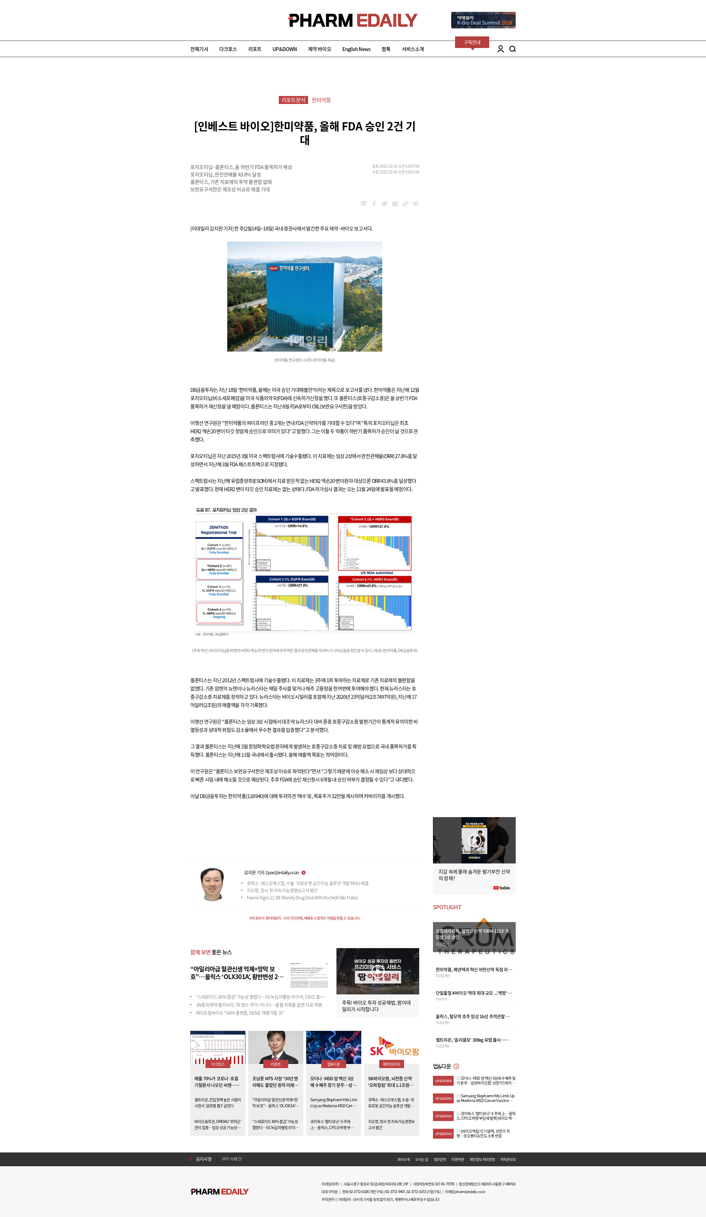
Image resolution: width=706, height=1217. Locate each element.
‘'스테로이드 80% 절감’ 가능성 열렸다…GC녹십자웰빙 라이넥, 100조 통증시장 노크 (268, 996)
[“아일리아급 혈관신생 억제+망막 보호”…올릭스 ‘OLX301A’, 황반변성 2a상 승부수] (309, 975)
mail (395, 204)
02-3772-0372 (416, 1191)
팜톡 (386, 49)
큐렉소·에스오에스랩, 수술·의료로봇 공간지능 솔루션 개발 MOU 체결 (308, 883)
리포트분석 (293, 100)
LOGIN (499, 48)
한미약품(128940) (246, 796)
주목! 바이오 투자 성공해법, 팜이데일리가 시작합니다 (376, 1006)
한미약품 (321, 100)
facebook (374, 204)
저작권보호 (508, 1159)
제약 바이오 (319, 49)
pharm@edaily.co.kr (470, 1191)
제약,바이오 (391, 1064)
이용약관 (457, 1159)
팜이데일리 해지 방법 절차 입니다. (249, 1159)
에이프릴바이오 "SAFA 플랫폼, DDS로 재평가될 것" (240, 1012)
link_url (405, 204)
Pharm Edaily (219, 1192)
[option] (265, 1159)
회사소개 (403, 1159)
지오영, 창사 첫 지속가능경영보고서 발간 (282, 890)
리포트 (255, 49)
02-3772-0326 (358, 1191)
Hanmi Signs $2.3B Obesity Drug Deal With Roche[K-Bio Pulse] (302, 897)
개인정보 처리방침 (482, 1159)
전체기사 (199, 49)
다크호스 (228, 49)
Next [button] (223, 1162)
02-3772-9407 (395, 1191)
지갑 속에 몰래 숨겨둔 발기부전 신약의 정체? (474, 875)
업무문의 (440, 1159)
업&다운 (333, 1064)
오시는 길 (421, 1159)
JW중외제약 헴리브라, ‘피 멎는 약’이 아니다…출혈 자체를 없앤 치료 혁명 (259, 1004)
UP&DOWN (284, 49)
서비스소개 (413, 49)
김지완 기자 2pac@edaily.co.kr (271, 872)
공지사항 (204, 1159)
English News (356, 49)
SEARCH (512, 48)
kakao (363, 204)
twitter (384, 204)
